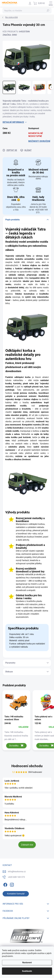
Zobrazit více (27, 845)
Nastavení (27, 962)
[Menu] (50, 3)
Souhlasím (27, 971)
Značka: (10, 35)
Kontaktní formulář (16, 893)
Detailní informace (13, 122)
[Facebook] (5, 884)
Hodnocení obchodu (27, 766)
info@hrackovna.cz (17, 871)
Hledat (48, 10)
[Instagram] (11, 884)
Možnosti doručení (39, 141)
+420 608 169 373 (16, 877)
